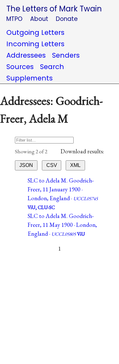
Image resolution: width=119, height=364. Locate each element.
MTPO (14, 19)
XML (75, 165)
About (39, 19)
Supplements (29, 78)
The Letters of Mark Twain (54, 8)
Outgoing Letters (35, 32)
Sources (20, 66)
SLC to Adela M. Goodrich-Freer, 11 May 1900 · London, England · (62, 225)
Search (52, 66)
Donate (67, 19)
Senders (66, 55)
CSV (51, 165)
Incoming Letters (35, 43)
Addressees (26, 55)
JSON (26, 165)
